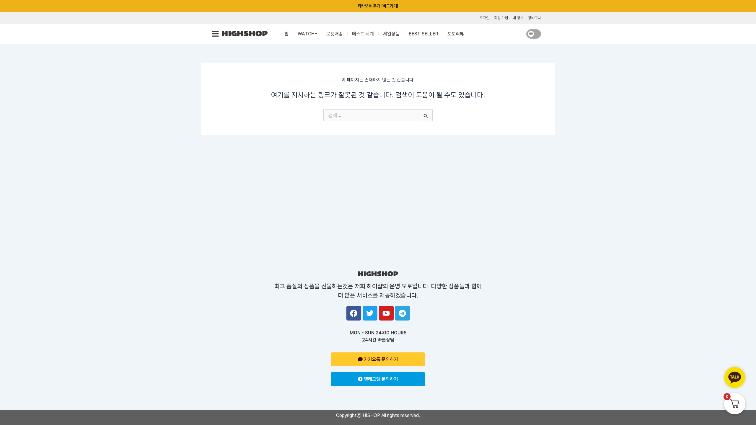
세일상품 (391, 34)
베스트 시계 (363, 34)
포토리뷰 (455, 34)
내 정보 (518, 18)
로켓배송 (334, 34)
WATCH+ (307, 34)
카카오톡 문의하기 (380, 359)
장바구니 (534, 18)
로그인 (484, 18)
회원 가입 (501, 18)
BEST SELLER (423, 34)
